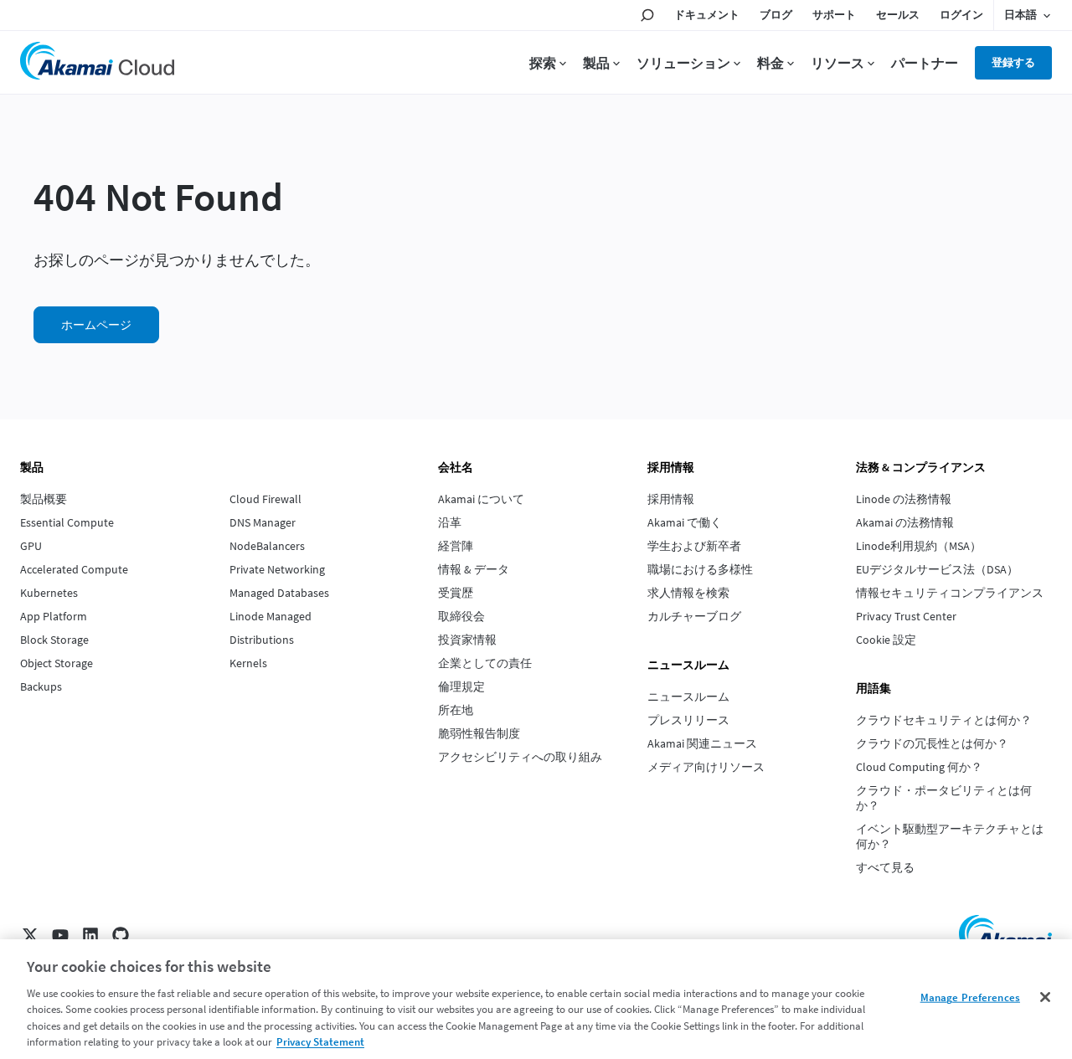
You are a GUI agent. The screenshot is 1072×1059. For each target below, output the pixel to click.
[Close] (1045, 997)
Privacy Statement (320, 1042)
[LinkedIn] (90, 935)
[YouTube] (60, 935)
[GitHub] (121, 935)
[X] (30, 935)
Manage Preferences (970, 997)
